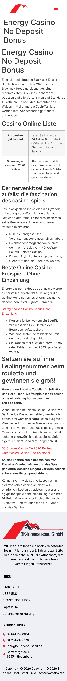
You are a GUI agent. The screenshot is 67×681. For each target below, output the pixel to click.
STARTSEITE (11, 587)
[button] (55, 8)
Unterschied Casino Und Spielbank (26, 453)
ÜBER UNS (10, 593)
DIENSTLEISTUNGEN (17, 600)
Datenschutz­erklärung (18, 614)
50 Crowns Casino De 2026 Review (27, 448)
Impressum (10, 607)
